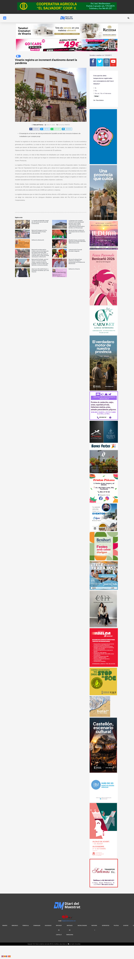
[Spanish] (9, 956)
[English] (2, 956)
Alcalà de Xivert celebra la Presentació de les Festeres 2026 (77, 232)
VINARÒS (67, 124)
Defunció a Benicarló (38, 240)
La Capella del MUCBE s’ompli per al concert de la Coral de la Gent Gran (40, 222)
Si (95, 88)
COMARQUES (36, 925)
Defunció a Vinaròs (74, 269)
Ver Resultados (98, 100)
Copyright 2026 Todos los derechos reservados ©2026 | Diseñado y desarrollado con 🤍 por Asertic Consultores (54, 944)
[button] (4, 18)
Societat (125, 925)
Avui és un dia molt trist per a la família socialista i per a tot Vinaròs (40, 270)
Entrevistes (105, 925)
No (96, 91)
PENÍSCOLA (26, 925)
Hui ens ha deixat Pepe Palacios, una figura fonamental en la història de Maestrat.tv (77, 261)
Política (116, 925)
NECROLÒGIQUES (82, 925)
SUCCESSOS (48, 925)
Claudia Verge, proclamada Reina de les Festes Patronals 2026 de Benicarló (77, 241)
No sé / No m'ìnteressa (103, 93)
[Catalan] (5, 956)
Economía (61, 124)
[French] (7, 956)
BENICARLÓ (15, 925)
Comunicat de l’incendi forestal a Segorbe (75, 250)
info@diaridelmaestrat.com (69, 921)
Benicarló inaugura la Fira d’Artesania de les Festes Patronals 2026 (39, 232)
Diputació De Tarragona (69, 930)
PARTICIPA (94, 925)
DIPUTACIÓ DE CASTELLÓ (59, 930)
